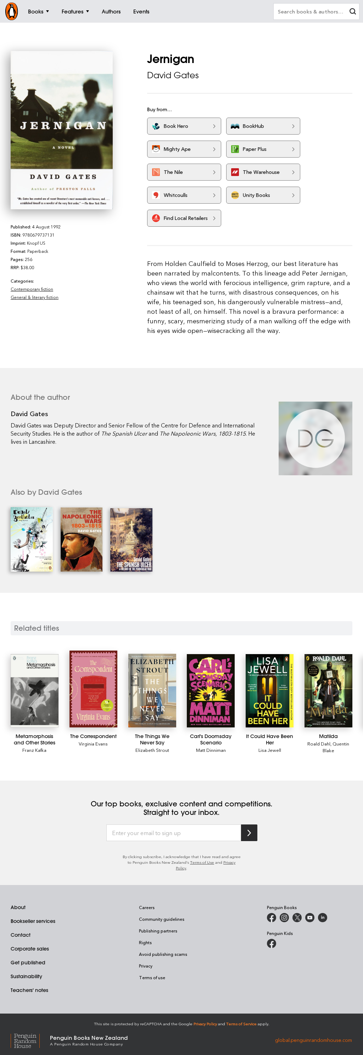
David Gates (173, 75)
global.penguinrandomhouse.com (313, 1040)
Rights (145, 942)
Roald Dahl (318, 743)
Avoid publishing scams (163, 954)
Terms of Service (241, 1024)
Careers (147, 907)
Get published (28, 962)
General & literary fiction (34, 297)
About (18, 907)
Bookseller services (33, 921)
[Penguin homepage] (11, 11)
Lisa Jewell (269, 750)
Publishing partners (158, 931)
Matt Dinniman (211, 750)
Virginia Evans (93, 743)
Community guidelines (161, 919)
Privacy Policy (205, 1024)
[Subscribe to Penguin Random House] (249, 832)
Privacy (145, 966)
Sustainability (26, 976)
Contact (20, 935)
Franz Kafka (34, 750)
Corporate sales (30, 949)
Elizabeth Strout (152, 750)
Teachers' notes (29, 990)
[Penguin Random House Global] (30, 1040)
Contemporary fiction (32, 289)
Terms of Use (202, 862)
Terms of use (152, 977)
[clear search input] (353, 12)
